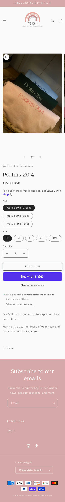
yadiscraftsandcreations (28, 495)
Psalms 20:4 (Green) (18, 207)
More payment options (32, 285)
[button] (4, 21)
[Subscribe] (54, 403)
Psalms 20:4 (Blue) (17, 215)
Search (11, 430)
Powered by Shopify (45, 495)
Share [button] (10, 348)
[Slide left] (25, 157)
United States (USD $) (30, 470)
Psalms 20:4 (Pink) (17, 224)
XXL (54, 238)
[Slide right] (40, 157)
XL (41, 238)
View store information (19, 304)
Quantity (7, 246)
